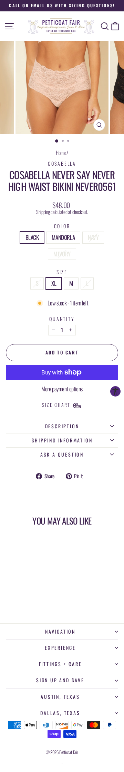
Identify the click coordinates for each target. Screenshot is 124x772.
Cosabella (62, 163)
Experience (60, 647)
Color (62, 225)
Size (62, 271)
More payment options (62, 389)
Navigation (60, 631)
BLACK (32, 237)
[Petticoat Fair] (62, 26)
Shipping (43, 211)
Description (62, 426)
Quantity (61, 318)
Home (60, 152)
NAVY (93, 237)
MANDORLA (63, 237)
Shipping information (62, 440)
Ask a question (62, 454)
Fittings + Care (60, 663)
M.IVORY (62, 254)
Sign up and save (60, 680)
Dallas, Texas (60, 712)
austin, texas (60, 696)
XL (53, 283)
